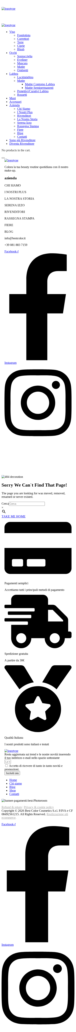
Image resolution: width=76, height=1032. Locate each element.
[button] (38, 516)
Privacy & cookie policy (39, 807)
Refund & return (12, 807)
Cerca (5, 503)
